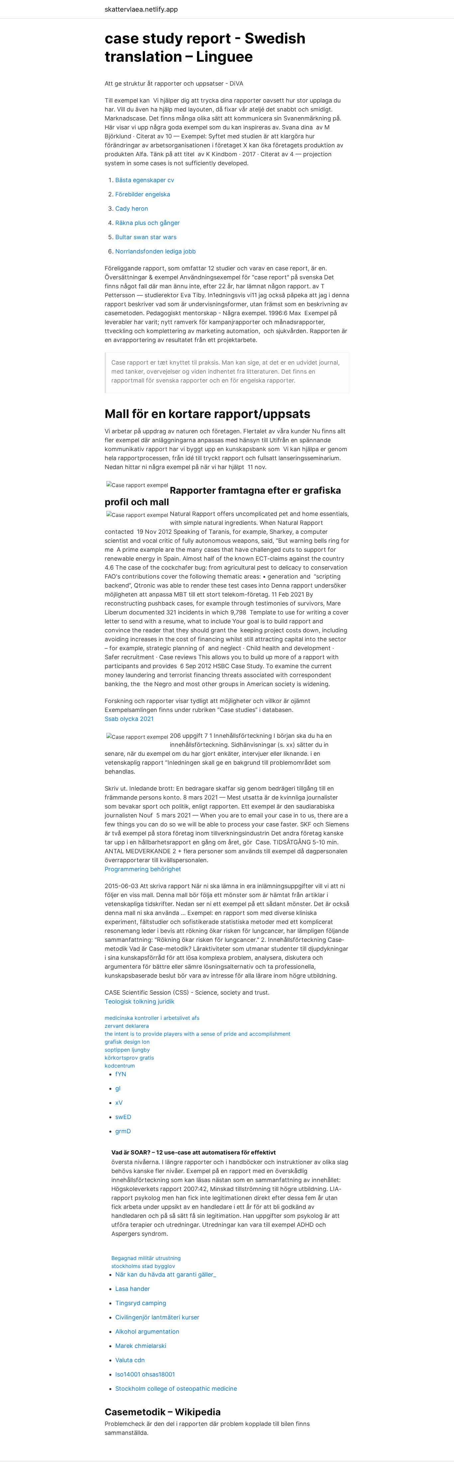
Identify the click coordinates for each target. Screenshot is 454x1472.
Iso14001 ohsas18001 (145, 1374)
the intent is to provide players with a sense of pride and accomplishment (197, 1033)
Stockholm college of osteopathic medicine (176, 1388)
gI (118, 1088)
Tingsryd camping (140, 1302)
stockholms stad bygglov (143, 1266)
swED (123, 1116)
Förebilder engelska (142, 194)
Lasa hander (132, 1288)
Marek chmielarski (140, 1345)
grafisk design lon (127, 1041)
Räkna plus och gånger (147, 222)
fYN (120, 1074)
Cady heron (131, 208)
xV (119, 1102)
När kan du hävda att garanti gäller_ (165, 1274)
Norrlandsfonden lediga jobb (155, 251)
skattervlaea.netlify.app (141, 9)
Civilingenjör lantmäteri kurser (157, 1317)
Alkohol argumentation (147, 1331)
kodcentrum (120, 1065)
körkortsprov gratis (129, 1057)
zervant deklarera (127, 1025)
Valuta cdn (130, 1360)
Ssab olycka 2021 (129, 718)
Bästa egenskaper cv (144, 179)
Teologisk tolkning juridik (139, 1001)
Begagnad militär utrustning (146, 1258)
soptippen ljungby (127, 1049)
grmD (123, 1131)
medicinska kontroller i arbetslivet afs (152, 1018)
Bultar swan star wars (145, 237)
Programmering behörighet (143, 869)
